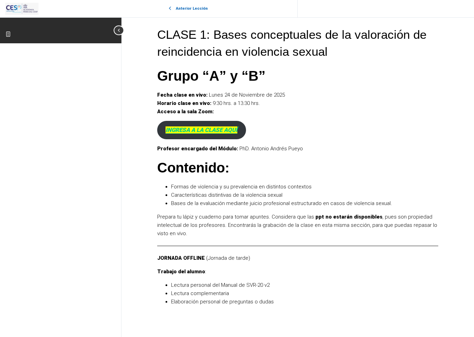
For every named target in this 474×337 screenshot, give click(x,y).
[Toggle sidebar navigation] (114, 30)
